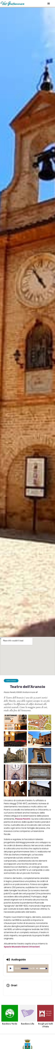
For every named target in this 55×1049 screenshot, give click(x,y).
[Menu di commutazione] (48, 3)
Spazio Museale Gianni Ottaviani (22, 946)
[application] (27, 968)
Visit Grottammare (12, 3)
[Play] (10, 968)
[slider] (24, 968)
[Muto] (37, 968)
